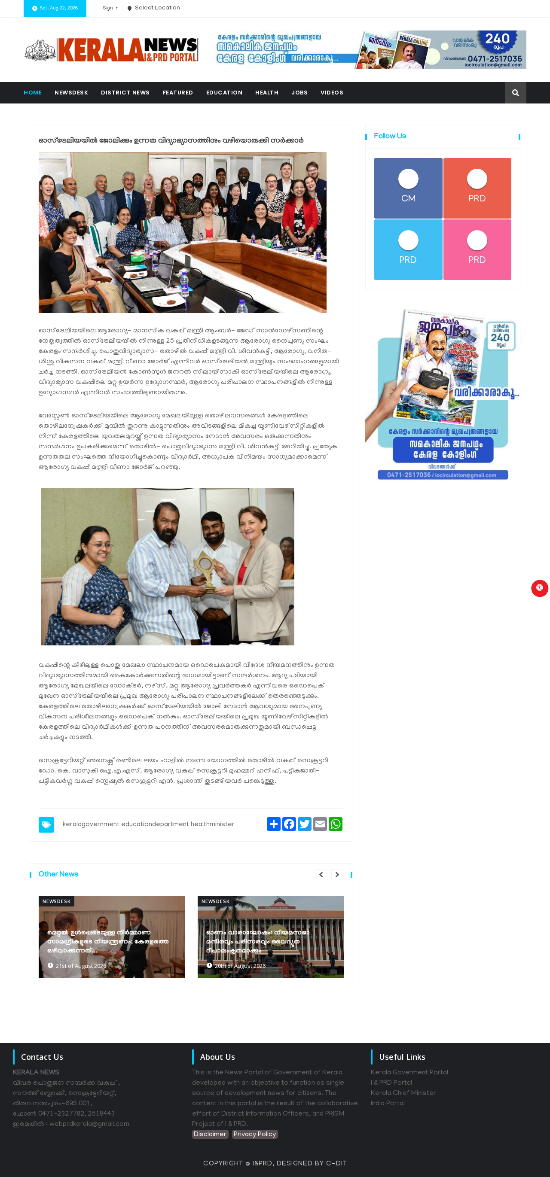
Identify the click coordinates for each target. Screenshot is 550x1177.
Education (224, 92)
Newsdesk (71, 92)
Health (266, 92)
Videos (332, 92)
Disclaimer (210, 1135)
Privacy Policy (255, 1135)
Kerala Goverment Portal (409, 1073)
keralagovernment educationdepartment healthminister (149, 825)
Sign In (111, 8)
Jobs (299, 92)
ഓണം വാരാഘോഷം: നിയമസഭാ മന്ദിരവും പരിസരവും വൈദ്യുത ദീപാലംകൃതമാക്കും (258, 942)
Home (33, 92)
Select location (157, 8)
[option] (111, 937)
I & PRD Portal (391, 1083)
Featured (178, 92)
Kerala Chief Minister (403, 1094)
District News (125, 92)
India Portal (388, 1104)
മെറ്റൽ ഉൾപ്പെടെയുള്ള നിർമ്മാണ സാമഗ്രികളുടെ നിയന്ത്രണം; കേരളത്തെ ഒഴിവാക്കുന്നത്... (108, 942)
